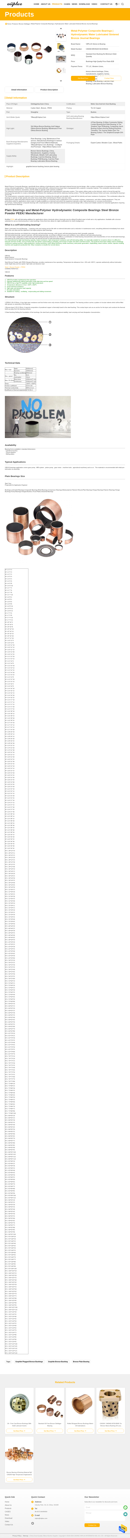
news (74, 4)
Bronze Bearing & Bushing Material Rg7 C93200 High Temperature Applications (19, 1473)
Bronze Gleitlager (24, 24)
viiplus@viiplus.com (41, 1518)
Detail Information (19, 90)
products (57, 4)
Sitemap (25, 1536)
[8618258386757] (125, 1507)
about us (45, 4)
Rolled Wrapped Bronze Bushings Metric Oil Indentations (80, 1425)
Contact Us (9, 1525)
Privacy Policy (16, 1536)
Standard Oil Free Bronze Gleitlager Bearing (49, 1425)
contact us (106, 4)
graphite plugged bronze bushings (29, 1361)
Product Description (49, 90)
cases (67, 4)
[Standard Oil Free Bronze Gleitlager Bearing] (49, 1404)
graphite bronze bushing (58, 1361)
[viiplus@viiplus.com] (125, 1514)
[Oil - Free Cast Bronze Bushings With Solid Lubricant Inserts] (19, 1404)
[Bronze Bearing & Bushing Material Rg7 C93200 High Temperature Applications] (19, 1452)
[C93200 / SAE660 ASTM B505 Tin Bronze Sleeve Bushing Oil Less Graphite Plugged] (110, 1404)
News (7, 1515)
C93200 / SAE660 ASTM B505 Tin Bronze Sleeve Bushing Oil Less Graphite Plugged (111, 1425)
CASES (8, 1512)
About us (8, 1505)
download (84, 4)
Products (15, 24)
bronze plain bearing (81, 1361)
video (94, 4)
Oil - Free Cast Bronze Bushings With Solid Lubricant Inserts (19, 1425)
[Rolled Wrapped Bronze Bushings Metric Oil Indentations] (80, 1404)
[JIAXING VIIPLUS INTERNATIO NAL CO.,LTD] (15, 4)
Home (36, 4)
